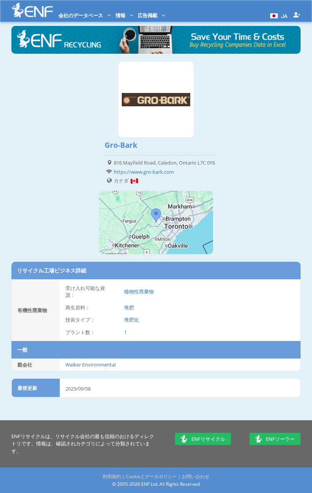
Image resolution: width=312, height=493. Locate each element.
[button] (278, 15)
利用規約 (112, 476)
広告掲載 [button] (148, 15)
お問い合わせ (195, 476)
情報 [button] (121, 15)
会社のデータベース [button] (81, 15)
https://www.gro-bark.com (144, 171)
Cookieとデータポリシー (151, 476)
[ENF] (32, 10)
